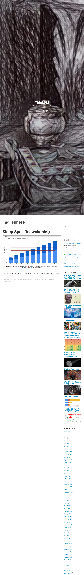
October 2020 (67, 489)
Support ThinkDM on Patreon (72, 243)
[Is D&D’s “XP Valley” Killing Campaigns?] (72, 422)
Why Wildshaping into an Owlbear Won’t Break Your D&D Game (72, 277)
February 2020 (68, 511)
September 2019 (68, 525)
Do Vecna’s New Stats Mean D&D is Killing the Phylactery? (72, 290)
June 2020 (66, 500)
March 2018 (67, 573)
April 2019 (67, 538)
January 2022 (67, 449)
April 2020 (67, 506)
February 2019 (68, 543)
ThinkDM (42, 102)
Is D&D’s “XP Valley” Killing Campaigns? (71, 410)
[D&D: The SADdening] (72, 407)
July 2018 (66, 562)
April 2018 (67, 570)
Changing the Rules (17, 279)
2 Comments (50, 279)
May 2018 (66, 568)
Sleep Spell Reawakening (26, 231)
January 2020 (67, 514)
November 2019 (68, 519)
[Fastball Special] (72, 330)
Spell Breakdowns (38, 279)
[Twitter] (37, 110)
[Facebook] (43, 110)
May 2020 (66, 503)
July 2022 (66, 441)
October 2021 (67, 457)
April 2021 (67, 473)
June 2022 (66, 443)
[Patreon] (47, 110)
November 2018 (68, 552)
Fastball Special (70, 320)
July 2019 (66, 530)
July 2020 (66, 497)
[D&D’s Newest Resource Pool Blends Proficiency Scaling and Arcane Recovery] (72, 350)
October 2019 (67, 522)
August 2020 (67, 495)
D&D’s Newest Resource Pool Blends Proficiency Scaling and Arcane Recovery (72, 334)
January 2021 (67, 481)
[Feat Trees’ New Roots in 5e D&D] (72, 318)
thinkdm (6, 279)
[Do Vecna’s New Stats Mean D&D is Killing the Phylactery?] (72, 303)
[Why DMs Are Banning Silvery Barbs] (72, 394)
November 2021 (68, 454)
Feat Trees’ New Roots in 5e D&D (72, 306)
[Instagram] (40, 110)
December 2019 (68, 516)
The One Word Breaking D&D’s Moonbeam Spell (70, 354)
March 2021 (67, 476)
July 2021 (66, 465)
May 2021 (66, 470)
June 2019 (66, 533)
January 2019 (67, 546)
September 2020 (68, 492)
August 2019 (67, 527)
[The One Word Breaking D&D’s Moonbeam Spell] (72, 367)
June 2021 (66, 468)
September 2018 (68, 557)
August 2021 (67, 462)
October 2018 (67, 554)
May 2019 (66, 535)
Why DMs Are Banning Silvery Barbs (72, 383)
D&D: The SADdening (72, 396)
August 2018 (67, 560)
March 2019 (67, 541)
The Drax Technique (71, 369)
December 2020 (68, 484)
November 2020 (68, 487)
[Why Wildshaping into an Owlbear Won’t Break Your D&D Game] (72, 287)
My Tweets (67, 431)
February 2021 (68, 479)
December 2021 (68, 451)
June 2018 (66, 565)
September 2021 (68, 460)
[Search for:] (72, 226)
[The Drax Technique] (72, 379)
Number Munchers (28, 279)
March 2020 (67, 508)
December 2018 (68, 549)
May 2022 (66, 446)
